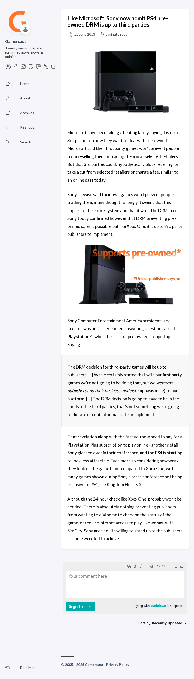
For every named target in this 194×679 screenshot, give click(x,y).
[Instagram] (23, 68)
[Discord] (8, 68)
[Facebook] (16, 68)
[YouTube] (54, 68)
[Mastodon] (31, 68)
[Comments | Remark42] (125, 599)
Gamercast (15, 41)
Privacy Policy (117, 664)
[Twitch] (38, 68)
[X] (46, 68)
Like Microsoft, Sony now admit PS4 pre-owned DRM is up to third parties (117, 21)
